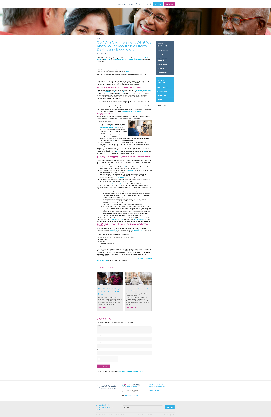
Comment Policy (128, 4)
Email (99, 342)
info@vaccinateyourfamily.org (131, 395)
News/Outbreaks (162, 50)
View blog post (102, 307)
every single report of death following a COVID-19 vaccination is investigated (124, 90)
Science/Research (162, 55)
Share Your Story (153, 390)
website (127, 71)
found (124, 167)
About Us (120, 4)
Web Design (141, 414)
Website (99, 350)
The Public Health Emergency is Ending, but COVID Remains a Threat (109, 291)
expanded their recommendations (114, 126)
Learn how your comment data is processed (130, 371)
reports (121, 93)
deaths (99, 59)
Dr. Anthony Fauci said (140, 219)
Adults (159, 99)
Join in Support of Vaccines (156, 386)
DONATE (169, 4)
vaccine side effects (145, 58)
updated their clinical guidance (108, 127)
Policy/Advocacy (162, 64)
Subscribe (158, 4)
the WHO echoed (123, 178)
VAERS (118, 151)
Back (98, 38)
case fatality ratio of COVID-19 (131, 111)
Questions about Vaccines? (157, 384)
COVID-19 (130, 170)
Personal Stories (162, 72)
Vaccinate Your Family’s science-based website (128, 59)
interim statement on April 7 (114, 184)
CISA (144, 151)
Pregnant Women (162, 87)
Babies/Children (161, 91)
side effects (113, 230)
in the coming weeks (118, 219)
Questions (160, 68)
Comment (100, 325)
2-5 (114, 140)
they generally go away (137, 230)
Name (99, 335)
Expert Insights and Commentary (162, 59)
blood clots (107, 59)
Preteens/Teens (161, 95)
